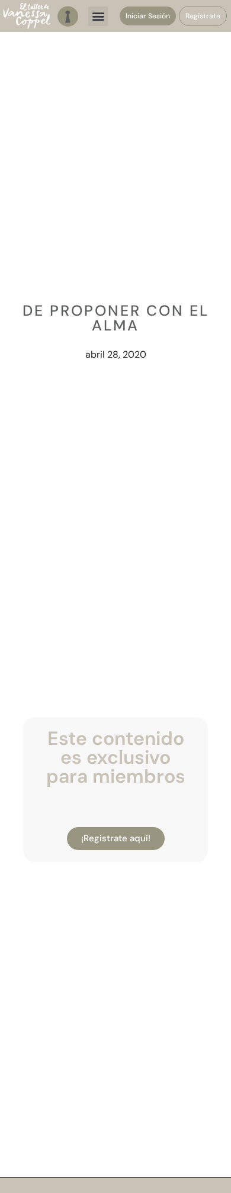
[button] (98, 16)
